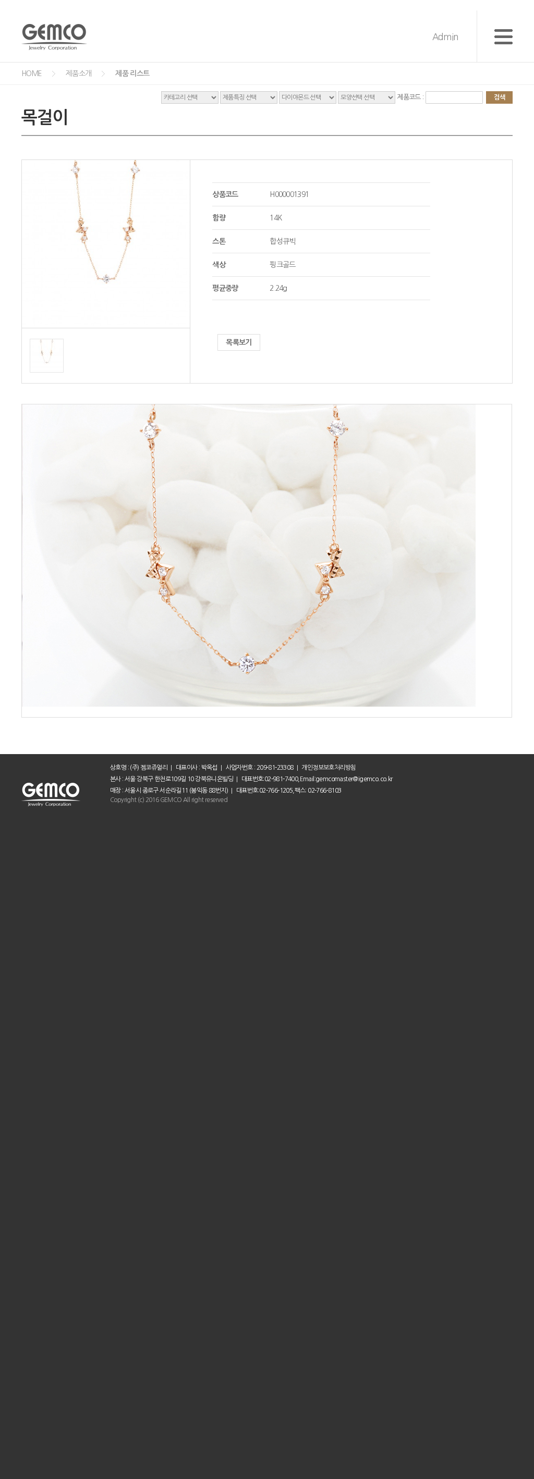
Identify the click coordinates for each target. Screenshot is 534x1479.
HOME (31, 73)
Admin (445, 36)
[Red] (47, 344)
